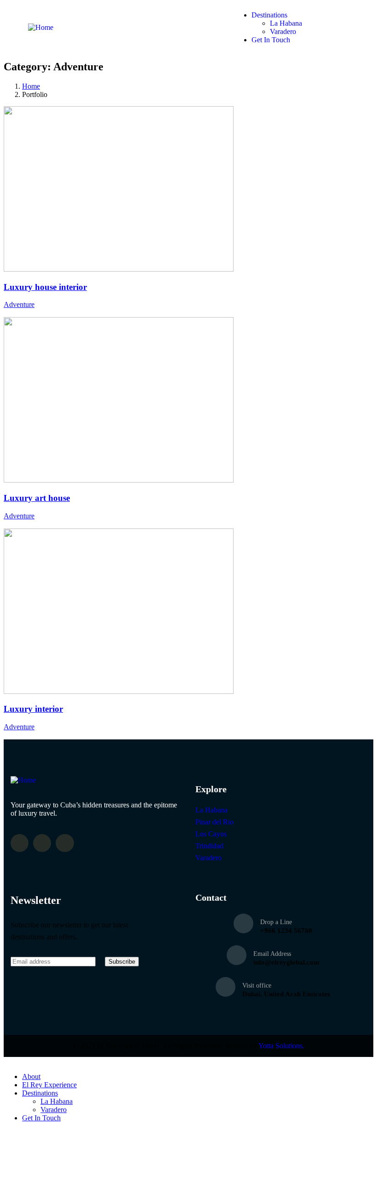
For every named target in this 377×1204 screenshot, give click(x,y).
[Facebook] (20, 843)
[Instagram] (42, 843)
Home (31, 86)
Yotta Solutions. (281, 1046)
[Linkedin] (65, 843)
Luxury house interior (45, 287)
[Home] (40, 27)
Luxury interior (33, 709)
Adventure (19, 304)
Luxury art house (37, 498)
